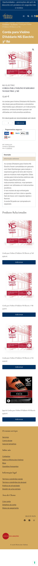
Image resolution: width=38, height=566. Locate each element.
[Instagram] (29, 520)
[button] (33, 49)
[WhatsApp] (34, 520)
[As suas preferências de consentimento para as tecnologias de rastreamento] (34, 562)
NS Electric (8, 85)
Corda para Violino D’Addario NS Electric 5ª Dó (18, 358)
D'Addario (9, 148)
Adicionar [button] (19, 262)
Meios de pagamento (10, 508)
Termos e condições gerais (12, 479)
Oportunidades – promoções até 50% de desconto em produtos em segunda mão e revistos (19, 5)
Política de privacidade (11, 486)
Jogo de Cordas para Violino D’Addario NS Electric (18, 410)
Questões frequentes (10, 466)
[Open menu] (24, 16)
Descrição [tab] (7, 155)
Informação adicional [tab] (11, 159)
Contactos (6, 456)
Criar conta (6, 501)
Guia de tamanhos (9, 444)
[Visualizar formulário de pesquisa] (28, 16)
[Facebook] (24, 520)
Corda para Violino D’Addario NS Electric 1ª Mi (17, 306)
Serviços (5, 437)
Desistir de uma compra (11, 489)
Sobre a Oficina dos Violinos (12, 460)
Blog (4, 463)
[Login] (32, 16)
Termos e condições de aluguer (14, 482)
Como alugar (7, 441)
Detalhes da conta (9, 505)
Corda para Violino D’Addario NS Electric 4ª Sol (18, 253)
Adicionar (20, 123)
